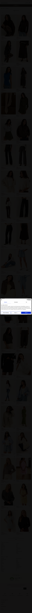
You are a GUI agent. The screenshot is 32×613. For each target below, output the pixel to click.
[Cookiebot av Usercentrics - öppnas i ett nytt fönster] (27, 299)
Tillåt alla (26, 312)
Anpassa (15, 312)
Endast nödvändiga (6, 312)
